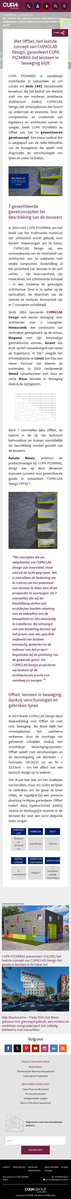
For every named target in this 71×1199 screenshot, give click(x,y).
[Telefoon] (29, 6)
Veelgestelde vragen (36, 1098)
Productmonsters (36, 1093)
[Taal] (46, 6)
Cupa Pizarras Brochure (35, 1089)
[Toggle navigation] (64, 6)
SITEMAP (64, 1167)
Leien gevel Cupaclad (35, 1076)
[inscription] (38, 6)
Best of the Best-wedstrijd (35, 1103)
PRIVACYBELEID (19, 1167)
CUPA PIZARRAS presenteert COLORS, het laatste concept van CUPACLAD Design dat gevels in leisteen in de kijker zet (32, 960)
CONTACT (6, 1167)
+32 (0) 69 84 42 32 (61, 1177)
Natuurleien (35, 1066)
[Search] (55, 6)
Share (57, 32)
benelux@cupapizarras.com (57, 1179)
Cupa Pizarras (21, 1195)
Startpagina (9, 14)
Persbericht (26, 14)
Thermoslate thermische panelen (35, 1071)
